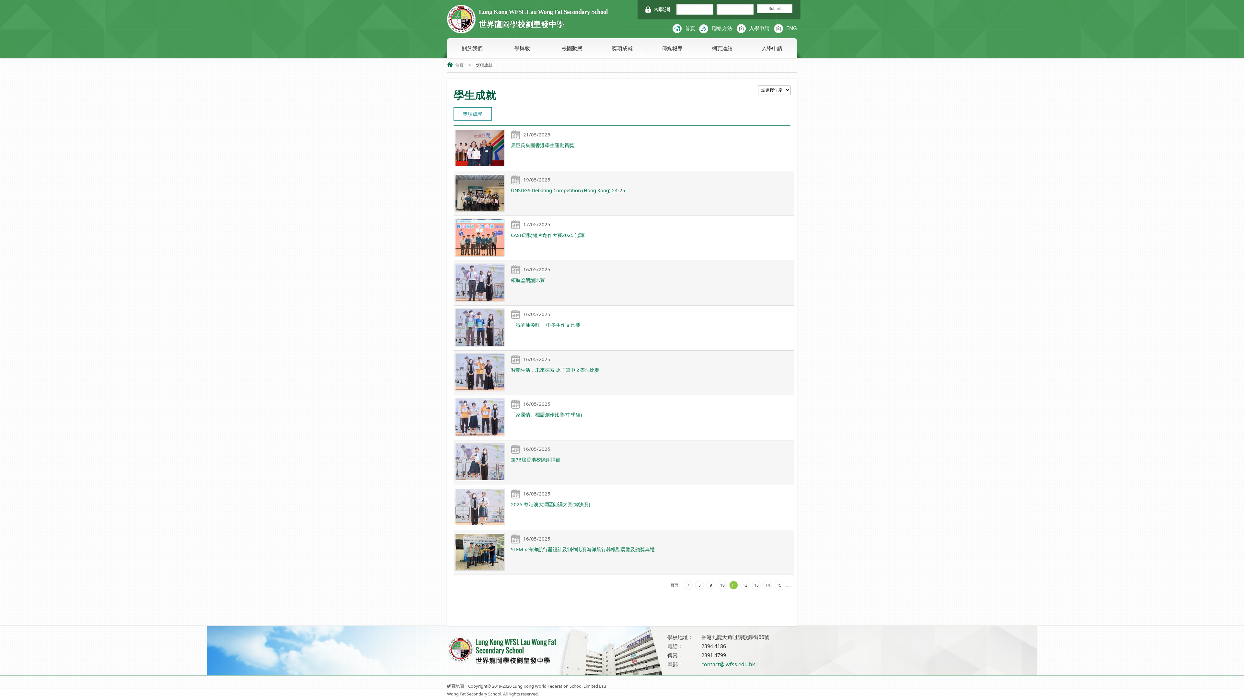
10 (722, 585)
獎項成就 (622, 48)
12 (745, 585)
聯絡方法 (722, 28)
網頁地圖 (455, 686)
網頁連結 (722, 48)
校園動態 (572, 48)
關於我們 (472, 48)
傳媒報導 (672, 48)
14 (768, 585)
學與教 (522, 48)
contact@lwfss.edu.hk (728, 664)
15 (779, 585)
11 (733, 585)
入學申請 (759, 28)
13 (756, 585)
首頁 (690, 28)
